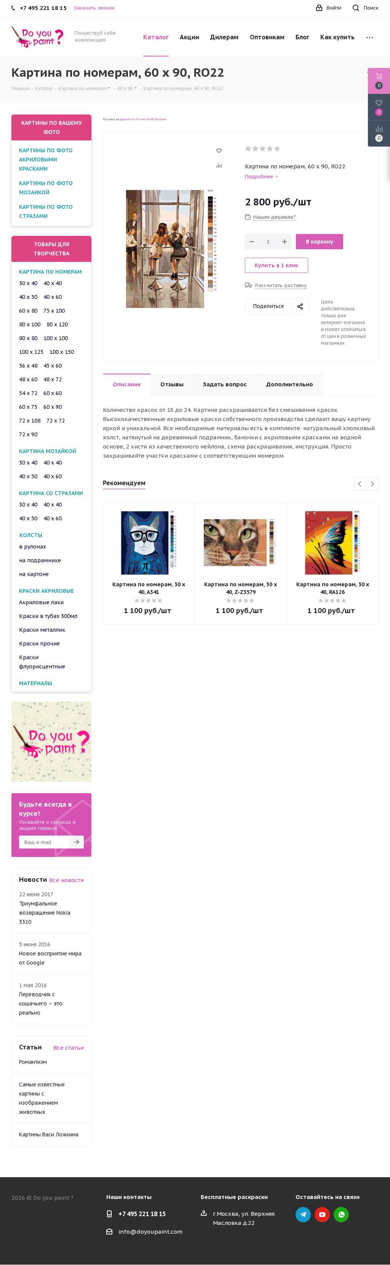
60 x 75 (28, 406)
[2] (255, 149)
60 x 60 (52, 393)
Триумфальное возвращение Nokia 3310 (44, 912)
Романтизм (33, 1061)
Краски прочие (39, 643)
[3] (263, 149)
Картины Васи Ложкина (48, 1134)
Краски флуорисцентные (42, 662)
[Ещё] (369, 36)
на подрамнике (40, 560)
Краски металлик (42, 629)
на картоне (34, 574)
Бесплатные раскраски (234, 1196)
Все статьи (68, 1047)
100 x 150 (62, 352)
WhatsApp (341, 1214)
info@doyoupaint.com (150, 1231)
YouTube (322, 1214)
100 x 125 (31, 352)
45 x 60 (52, 365)
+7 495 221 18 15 (142, 1214)
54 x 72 (28, 393)
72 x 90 (28, 434)
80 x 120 (57, 324)
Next (372, 484)
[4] (270, 149)
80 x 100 (29, 324)
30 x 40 (28, 283)
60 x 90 (52, 406)
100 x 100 (55, 338)
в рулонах (32, 546)
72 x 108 (29, 420)
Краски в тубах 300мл (48, 616)
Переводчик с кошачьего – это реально (40, 1003)
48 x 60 (28, 379)
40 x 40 (52, 283)
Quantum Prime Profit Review (143, 119)
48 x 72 (52, 379)
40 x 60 (52, 297)
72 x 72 (55, 420)
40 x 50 (28, 297)
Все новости (66, 880)
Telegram (303, 1214)
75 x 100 (54, 310)
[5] (277, 149)
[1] (248, 149)
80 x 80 (28, 338)
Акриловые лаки (41, 602)
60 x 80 (28, 310)
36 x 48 (28, 365)
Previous (360, 484)
